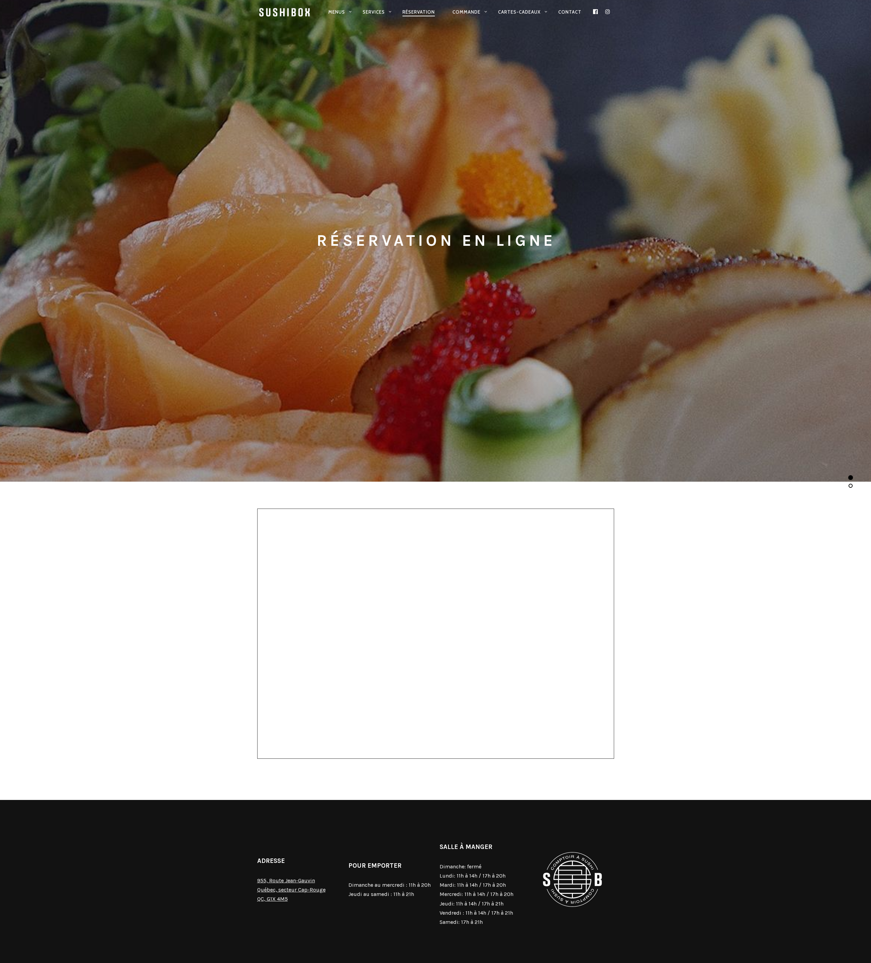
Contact (569, 12)
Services (374, 12)
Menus (336, 12)
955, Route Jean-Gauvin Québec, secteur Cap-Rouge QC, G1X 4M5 (291, 889)
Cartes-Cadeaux (519, 12)
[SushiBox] (285, 12)
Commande (466, 12)
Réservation (418, 12)
